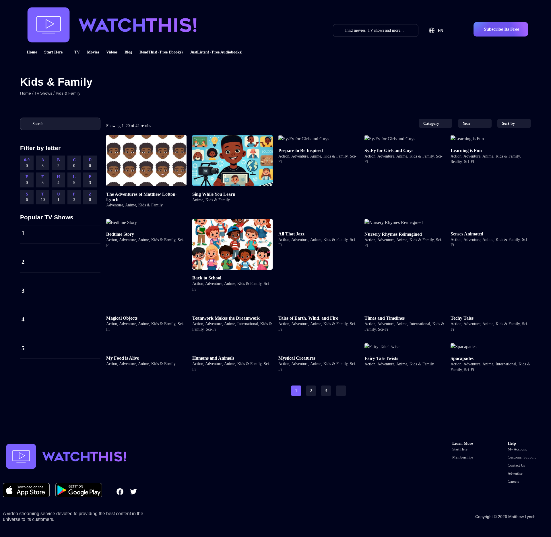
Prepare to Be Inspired (300, 150)
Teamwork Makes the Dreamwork (226, 318)
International (247, 324)
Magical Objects (121, 318)
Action (283, 156)
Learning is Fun (466, 150)
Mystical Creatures (296, 358)
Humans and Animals (213, 358)
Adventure (114, 205)
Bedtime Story (120, 234)
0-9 (27, 163)
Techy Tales (462, 318)
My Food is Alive (122, 358)
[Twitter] (133, 491)
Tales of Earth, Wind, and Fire (308, 318)
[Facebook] (120, 491)
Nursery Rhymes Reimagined (393, 234)
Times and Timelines (384, 318)
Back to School (206, 277)
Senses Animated (467, 233)
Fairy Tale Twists (381, 358)
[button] (501, 29)
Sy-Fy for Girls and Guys (388, 150)
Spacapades (462, 358)
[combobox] (435, 123)
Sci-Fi (469, 162)
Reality (456, 162)
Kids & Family (150, 205)
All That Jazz (291, 233)
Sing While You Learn (213, 194)
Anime (130, 205)
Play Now (146, 164)
